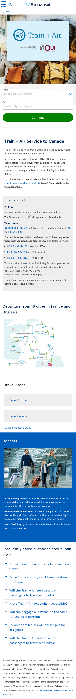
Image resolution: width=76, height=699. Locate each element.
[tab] (38, 400)
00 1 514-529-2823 (18, 252)
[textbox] (38, 93)
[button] (38, 117)
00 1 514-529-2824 (18, 257)
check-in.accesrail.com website (22, 183)
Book (8, 11)
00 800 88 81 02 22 (15, 228)
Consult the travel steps (17, 427)
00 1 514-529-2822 (18, 246)
